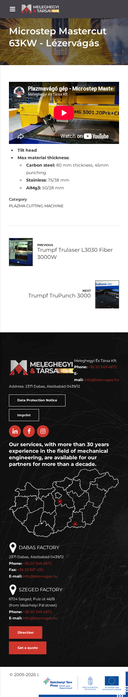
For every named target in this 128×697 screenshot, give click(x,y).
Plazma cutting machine (36, 206)
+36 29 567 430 (30, 569)
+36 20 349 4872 (102, 367)
